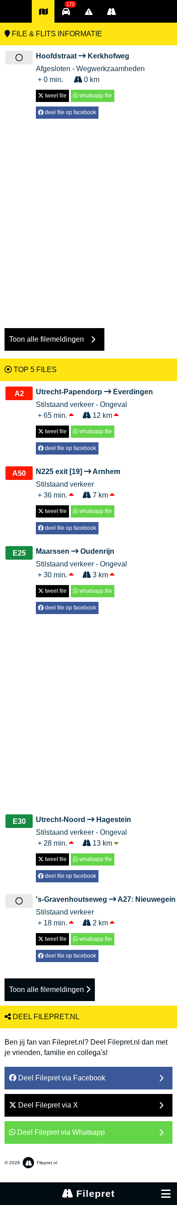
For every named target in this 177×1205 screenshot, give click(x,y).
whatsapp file (95, 95)
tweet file (55, 95)
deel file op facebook (70, 112)
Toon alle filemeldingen (47, 989)
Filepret (94, 1193)
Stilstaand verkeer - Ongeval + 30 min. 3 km (81, 563)
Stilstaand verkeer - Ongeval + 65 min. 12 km (94, 403)
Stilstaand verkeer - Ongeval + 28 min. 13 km (83, 831)
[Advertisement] (88, 219)
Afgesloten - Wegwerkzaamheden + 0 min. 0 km (90, 67)
